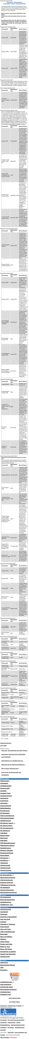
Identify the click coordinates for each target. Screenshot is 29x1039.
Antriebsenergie (5, 909)
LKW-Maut (3, 833)
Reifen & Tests (5, 946)
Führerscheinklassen (7, 815)
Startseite (11, 1032)
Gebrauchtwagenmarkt (18, 1025)
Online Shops (4, 941)
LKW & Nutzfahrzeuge (7, 931)
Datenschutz (12, 1006)
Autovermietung (5, 805)
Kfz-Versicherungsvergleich (16, 1020)
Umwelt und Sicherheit (8, 954)
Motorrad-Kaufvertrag (7, 899)
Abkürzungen (4, 781)
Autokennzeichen (6, 796)
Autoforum (13, 1037)
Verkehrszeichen (5, 870)
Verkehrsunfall (5, 865)
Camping (3, 922)
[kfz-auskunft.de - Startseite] (8, 1016)
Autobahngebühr (5, 786)
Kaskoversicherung (6, 882)
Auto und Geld (5, 919)
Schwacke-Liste (5, 994)
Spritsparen (4, 858)
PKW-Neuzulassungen (7, 843)
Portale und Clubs (6, 944)
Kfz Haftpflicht (5, 887)
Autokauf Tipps (5, 793)
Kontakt (18, 1006)
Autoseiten (4, 803)
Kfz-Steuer (11, 1027)
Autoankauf (4, 783)
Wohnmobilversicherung (8, 892)
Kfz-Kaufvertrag (5, 897)
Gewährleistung (5, 820)
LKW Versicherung (6, 880)
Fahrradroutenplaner (7, 818)
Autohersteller (5, 788)
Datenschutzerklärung (7, 965)
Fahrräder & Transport (7, 924)
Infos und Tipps (5, 929)
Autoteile (3, 1030)
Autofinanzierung (6, 982)
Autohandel (4, 912)
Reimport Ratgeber (6, 850)
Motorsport (4, 838)
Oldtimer (3, 939)
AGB (1, 967)
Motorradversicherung (7, 877)
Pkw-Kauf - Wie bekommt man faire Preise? (14, 750)
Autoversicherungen (7, 890)
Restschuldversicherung (8, 989)
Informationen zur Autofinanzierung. (12, 761)
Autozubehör (12, 1022)
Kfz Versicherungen (6, 828)
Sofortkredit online (6, 987)
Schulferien (4, 860)
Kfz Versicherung (6, 875)
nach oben (3, 745)
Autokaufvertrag (5, 902)
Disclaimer (3, 970)
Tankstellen (4, 863)
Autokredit (3, 1022)
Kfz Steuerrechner (6, 825)
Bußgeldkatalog (5, 808)
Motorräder (4, 934)
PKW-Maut (3, 840)
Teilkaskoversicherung (7, 885)
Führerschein (4, 927)
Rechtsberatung (5, 848)
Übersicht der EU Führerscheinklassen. (13, 764)
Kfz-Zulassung (5, 830)
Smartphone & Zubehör (8, 951)
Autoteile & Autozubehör (8, 917)
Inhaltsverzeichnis (5, 743)
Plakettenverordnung (7, 845)
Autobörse (3, 1027)
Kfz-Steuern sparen (7, 823)
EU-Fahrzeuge (5, 810)
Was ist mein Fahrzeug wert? (10, 768)
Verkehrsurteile (5, 868)
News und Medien (6, 936)
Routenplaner (4, 855)
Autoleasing (4, 798)
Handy (18, 1022)
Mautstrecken (4, 835)
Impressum (4, 962)
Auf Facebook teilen (15, 998)
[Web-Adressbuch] (14, 976)
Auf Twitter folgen (14, 1002)
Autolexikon (4, 801)
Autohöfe (3, 791)
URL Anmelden (5, 1037)
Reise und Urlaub (6, 949)
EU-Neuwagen (5, 813)
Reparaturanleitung (6, 853)
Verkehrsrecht (5, 956)
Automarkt (3, 914)
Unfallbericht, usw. (6, 904)
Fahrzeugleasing (5, 984)
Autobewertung (5, 992)
